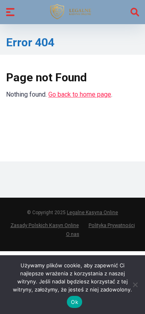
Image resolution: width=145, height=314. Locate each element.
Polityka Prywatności (112, 225)
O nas (72, 234)
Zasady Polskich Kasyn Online (44, 225)
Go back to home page (79, 94)
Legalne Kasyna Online (92, 212)
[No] (135, 285)
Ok (74, 302)
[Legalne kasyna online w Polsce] (73, 12)
